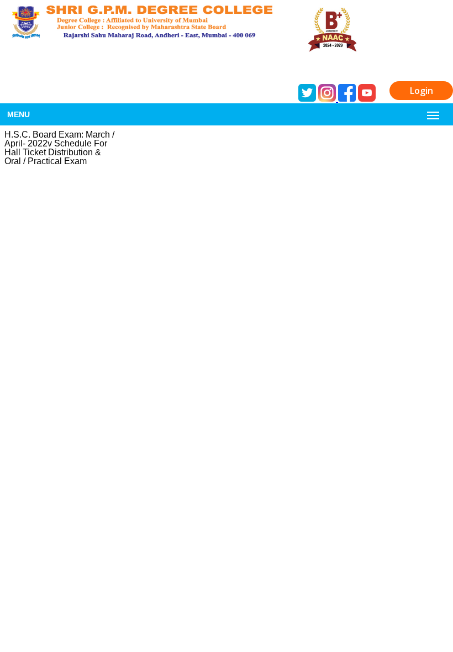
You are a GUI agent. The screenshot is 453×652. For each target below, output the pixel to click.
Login (421, 91)
